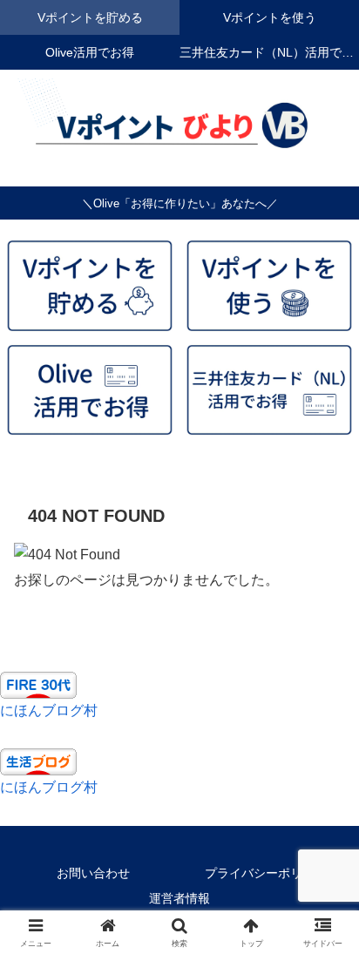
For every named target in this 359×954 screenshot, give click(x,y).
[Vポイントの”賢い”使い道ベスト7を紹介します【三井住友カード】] (269, 285)
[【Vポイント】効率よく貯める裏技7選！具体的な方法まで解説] (89, 285)
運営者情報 (179, 898)
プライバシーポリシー (266, 873)
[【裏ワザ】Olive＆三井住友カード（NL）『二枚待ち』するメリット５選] (269, 390)
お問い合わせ (93, 873)
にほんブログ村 (49, 710)
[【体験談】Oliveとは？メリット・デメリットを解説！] (89, 390)
